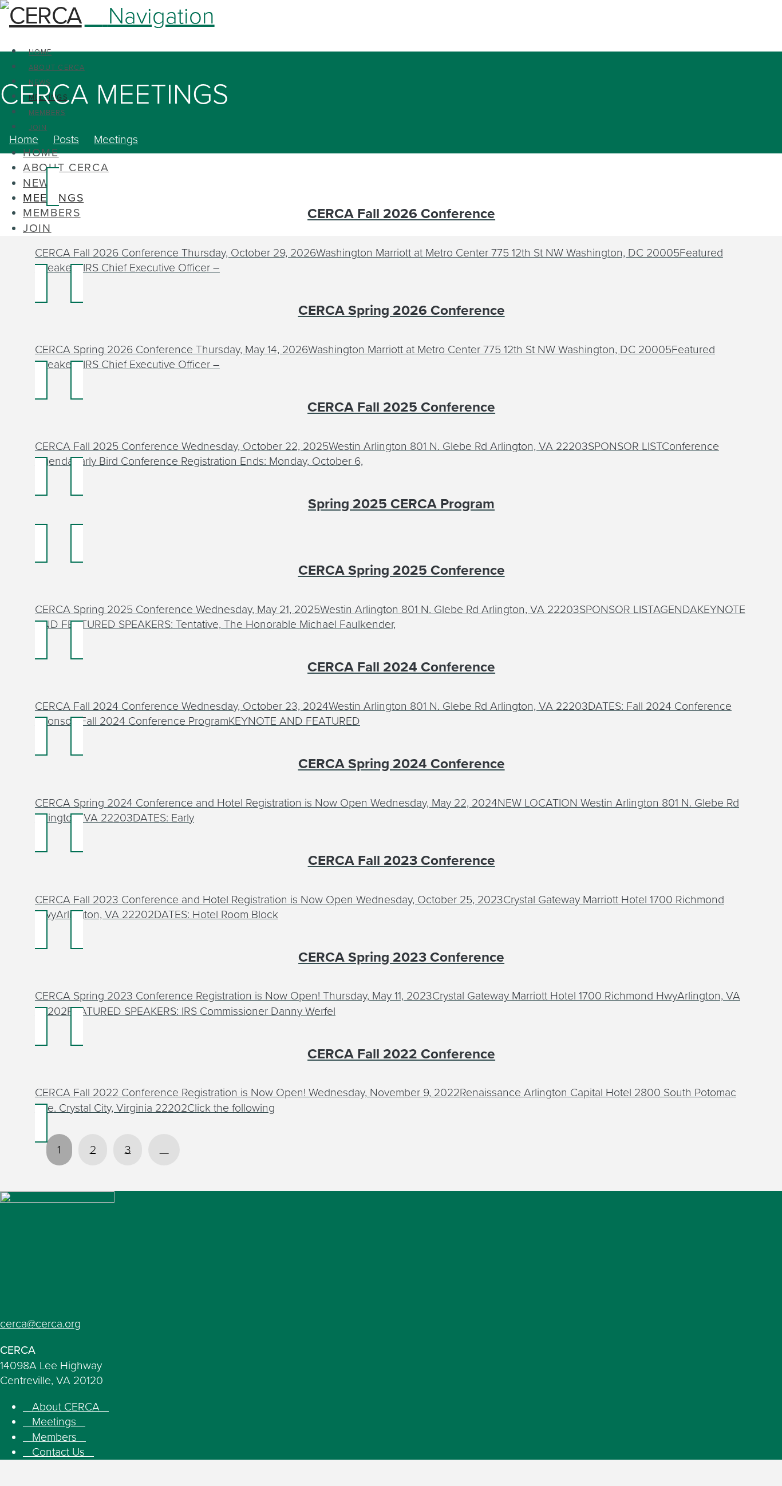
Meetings (54, 1422)
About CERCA (66, 1407)
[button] (150, 16)
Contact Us (58, 1452)
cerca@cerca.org (40, 1324)
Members (54, 1437)
